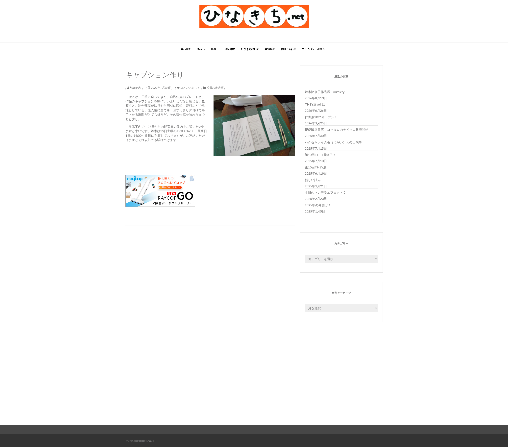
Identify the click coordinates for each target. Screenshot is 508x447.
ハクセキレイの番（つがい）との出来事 (333, 142)
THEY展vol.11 (315, 104)
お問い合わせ (288, 49)
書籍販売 (270, 49)
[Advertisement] (244, 382)
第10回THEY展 (315, 167)
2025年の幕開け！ (318, 205)
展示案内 (230, 49)
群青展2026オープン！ (321, 117)
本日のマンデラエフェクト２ (325, 192)
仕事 (213, 49)
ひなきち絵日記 (250, 49)
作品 (199, 49)
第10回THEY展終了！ (320, 155)
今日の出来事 (215, 87)
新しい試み (313, 180)
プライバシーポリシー (314, 49)
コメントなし (188, 87)
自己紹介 (186, 49)
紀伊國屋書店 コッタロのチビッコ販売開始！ (338, 129)
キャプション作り (154, 75)
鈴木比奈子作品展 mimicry (324, 92)
